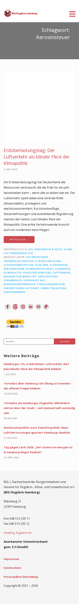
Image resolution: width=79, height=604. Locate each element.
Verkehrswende (15, 292)
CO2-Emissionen (37, 257)
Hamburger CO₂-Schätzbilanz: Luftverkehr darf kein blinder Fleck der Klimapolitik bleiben (36, 366)
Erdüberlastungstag (19, 261)
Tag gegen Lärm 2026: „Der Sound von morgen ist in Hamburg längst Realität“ (38, 449)
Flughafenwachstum (18, 264)
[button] (73, 14)
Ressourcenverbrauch (19, 284)
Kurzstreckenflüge (37, 272)
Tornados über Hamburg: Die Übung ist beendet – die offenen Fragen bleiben (38, 386)
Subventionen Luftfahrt (21, 288)
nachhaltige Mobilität (20, 276)
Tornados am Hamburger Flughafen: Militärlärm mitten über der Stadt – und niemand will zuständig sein (39, 408)
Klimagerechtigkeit (40, 268)
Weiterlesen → (19, 239)
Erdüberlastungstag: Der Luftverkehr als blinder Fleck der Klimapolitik (37, 156)
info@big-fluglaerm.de (18, 532)
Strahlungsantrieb (51, 284)
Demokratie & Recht (49, 249)
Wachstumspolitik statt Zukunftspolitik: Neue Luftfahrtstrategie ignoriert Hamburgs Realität (37, 430)
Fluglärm (41, 264)
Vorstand (11, 173)
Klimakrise (62, 268)
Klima (68, 249)
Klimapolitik (13, 272)
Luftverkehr (61, 272)
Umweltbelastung (54, 288)
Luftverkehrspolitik (18, 253)
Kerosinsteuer (14, 268)
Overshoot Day (34, 280)
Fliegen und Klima (48, 261)
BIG (31, 249)
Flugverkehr (59, 264)
